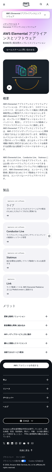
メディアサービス (10, 24)
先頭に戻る (24, 450)
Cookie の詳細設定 (36, 461)
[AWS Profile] (47, 4)
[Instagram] (16, 443)
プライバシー (8, 457)
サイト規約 (20, 457)
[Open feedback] (49, 236)
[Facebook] (8, 443)
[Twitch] (20, 443)
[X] (4, 443)
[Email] (32, 443)
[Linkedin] (12, 443)
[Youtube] (24, 443)
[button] (26, 15)
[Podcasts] (28, 443)
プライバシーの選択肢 (12, 461)
